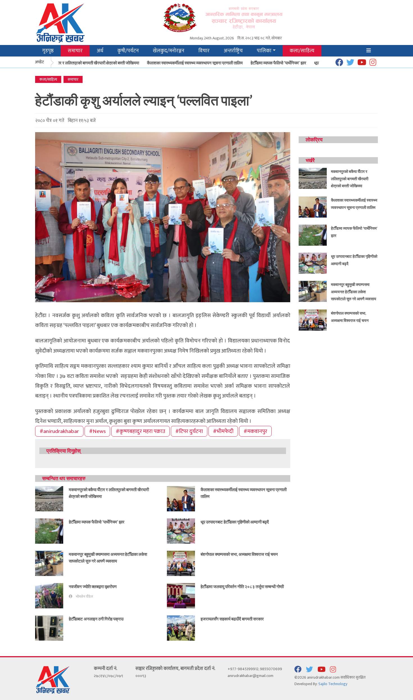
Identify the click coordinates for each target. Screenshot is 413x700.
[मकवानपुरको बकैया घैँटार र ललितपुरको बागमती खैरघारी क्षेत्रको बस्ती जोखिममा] (49, 498)
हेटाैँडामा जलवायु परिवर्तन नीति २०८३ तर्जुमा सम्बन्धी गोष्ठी (242, 586)
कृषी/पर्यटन (128, 50)
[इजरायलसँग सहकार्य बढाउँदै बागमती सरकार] (181, 627)
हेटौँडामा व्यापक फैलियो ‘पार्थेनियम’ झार (268, 62)
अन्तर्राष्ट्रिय (233, 50)
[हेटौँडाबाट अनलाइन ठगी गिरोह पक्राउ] (49, 627)
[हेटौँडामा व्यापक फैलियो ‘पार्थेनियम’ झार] (49, 530)
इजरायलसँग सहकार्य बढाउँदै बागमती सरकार (232, 618)
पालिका (264, 50)
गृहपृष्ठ (48, 50)
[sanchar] (236, 17)
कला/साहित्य (302, 50)
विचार (204, 50)
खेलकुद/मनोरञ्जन (168, 50)
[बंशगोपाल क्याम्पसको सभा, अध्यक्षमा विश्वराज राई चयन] (181, 563)
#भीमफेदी (223, 431)
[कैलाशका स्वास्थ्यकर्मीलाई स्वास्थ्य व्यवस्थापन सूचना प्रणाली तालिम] (181, 498)
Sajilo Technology (332, 684)
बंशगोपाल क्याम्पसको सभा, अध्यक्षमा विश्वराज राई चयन (239, 554)
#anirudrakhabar (59, 431)
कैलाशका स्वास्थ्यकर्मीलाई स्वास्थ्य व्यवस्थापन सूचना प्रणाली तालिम (185, 62)
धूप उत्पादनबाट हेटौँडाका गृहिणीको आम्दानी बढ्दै (235, 521)
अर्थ (100, 50)
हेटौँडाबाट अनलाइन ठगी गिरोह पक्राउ (96, 618)
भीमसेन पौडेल (84, 597)
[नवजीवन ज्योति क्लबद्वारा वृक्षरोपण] (49, 595)
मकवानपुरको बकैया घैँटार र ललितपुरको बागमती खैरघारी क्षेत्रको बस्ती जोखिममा (72, 62)
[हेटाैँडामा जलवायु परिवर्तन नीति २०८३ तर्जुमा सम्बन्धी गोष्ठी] (181, 595)
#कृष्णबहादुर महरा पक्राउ (140, 431)
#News (97, 431)
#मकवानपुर (255, 431)
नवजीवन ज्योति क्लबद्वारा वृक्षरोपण (93, 586)
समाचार (75, 50)
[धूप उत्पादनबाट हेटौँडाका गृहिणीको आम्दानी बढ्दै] (181, 530)
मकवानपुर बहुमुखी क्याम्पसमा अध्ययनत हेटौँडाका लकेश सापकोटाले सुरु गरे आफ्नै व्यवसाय (353, 291)
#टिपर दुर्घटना (189, 431)
